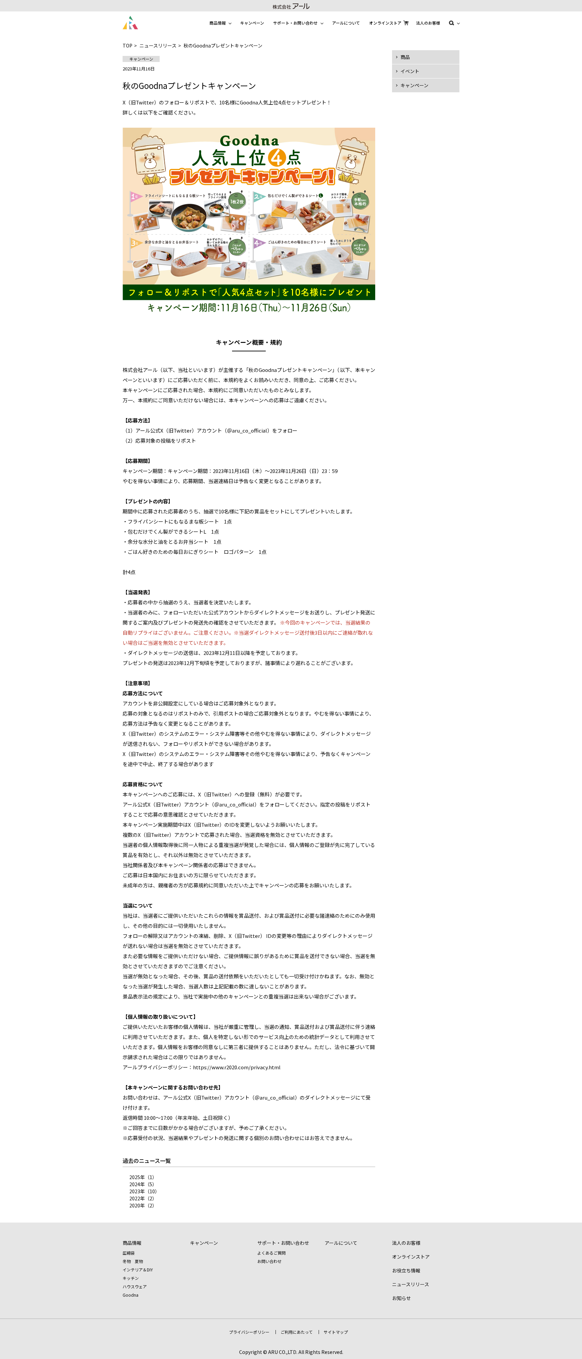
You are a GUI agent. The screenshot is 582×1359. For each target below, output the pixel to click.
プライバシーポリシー (249, 1332)
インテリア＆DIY (138, 1269)
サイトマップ (336, 1332)
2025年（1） (143, 1177)
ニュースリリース (157, 45)
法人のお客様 (428, 23)
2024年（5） (143, 1184)
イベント (409, 71)
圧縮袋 (129, 1253)
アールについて (346, 23)
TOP (127, 45)
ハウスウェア (135, 1286)
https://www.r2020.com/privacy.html (237, 1067)
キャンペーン (252, 23)
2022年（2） (143, 1198)
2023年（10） (144, 1191)
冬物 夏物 (133, 1261)
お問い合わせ (269, 1261)
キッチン (131, 1278)
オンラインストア (385, 23)
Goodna (130, 1295)
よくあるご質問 (271, 1253)
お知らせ (401, 1298)
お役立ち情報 (406, 1270)
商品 (405, 57)
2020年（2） (143, 1205)
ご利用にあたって (297, 1332)
